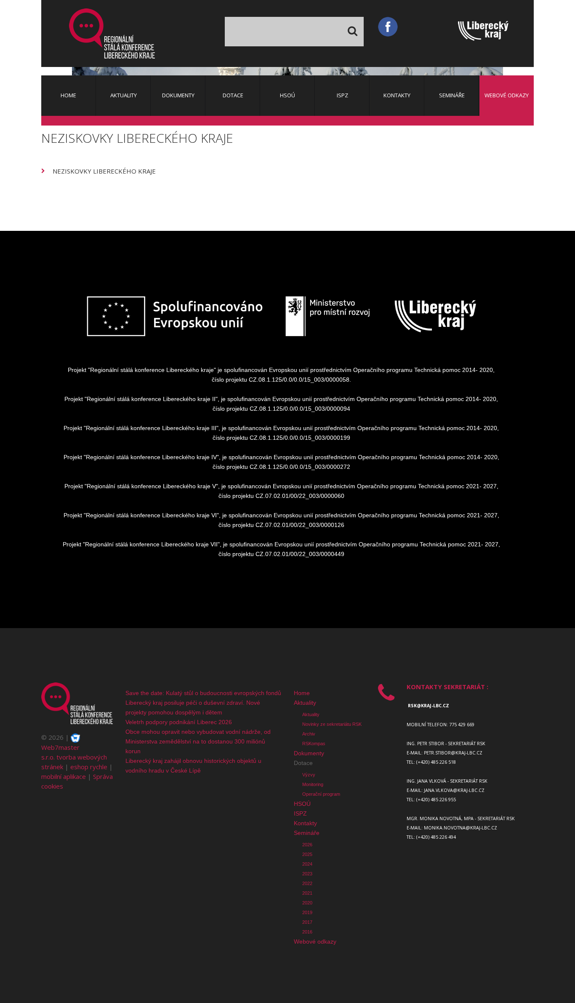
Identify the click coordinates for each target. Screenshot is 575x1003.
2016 (307, 931)
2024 (307, 864)
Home (302, 693)
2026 (307, 844)
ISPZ (300, 813)
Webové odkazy (315, 941)
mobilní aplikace (63, 776)
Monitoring (312, 784)
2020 (307, 902)
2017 (307, 922)
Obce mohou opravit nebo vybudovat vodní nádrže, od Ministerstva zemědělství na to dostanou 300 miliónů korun (198, 741)
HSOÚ (302, 803)
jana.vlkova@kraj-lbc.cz (454, 790)
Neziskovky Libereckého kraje (104, 171)
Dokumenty (309, 753)
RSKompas (313, 743)
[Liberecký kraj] (496, 33)
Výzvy (308, 774)
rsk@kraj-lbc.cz (428, 706)
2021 (307, 893)
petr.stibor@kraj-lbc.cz (453, 753)
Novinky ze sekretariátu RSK (332, 724)
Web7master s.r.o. (60, 752)
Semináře (306, 832)
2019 (307, 912)
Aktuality (305, 702)
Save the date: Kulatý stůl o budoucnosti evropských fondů (203, 693)
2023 (307, 873)
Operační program (321, 794)
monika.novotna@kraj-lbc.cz (460, 828)
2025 (307, 854)
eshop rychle (88, 766)
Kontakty (305, 823)
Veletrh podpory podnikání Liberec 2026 (178, 722)
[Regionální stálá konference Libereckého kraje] (112, 33)
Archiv (308, 733)
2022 (307, 883)
